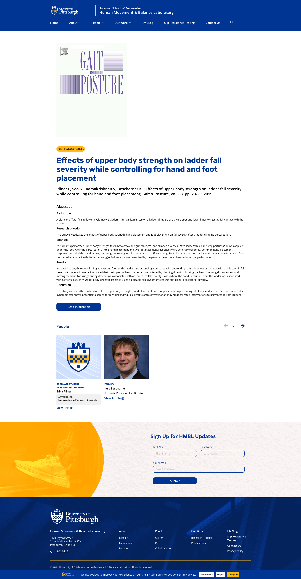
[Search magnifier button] (232, 22)
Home (54, 23)
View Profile (64, 408)
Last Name (207, 447)
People (95, 23)
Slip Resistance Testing (179, 23)
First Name (159, 447)
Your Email (159, 463)
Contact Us (213, 23)
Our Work (121, 23)
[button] (74, 22)
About (73, 23)
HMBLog (147, 23)
